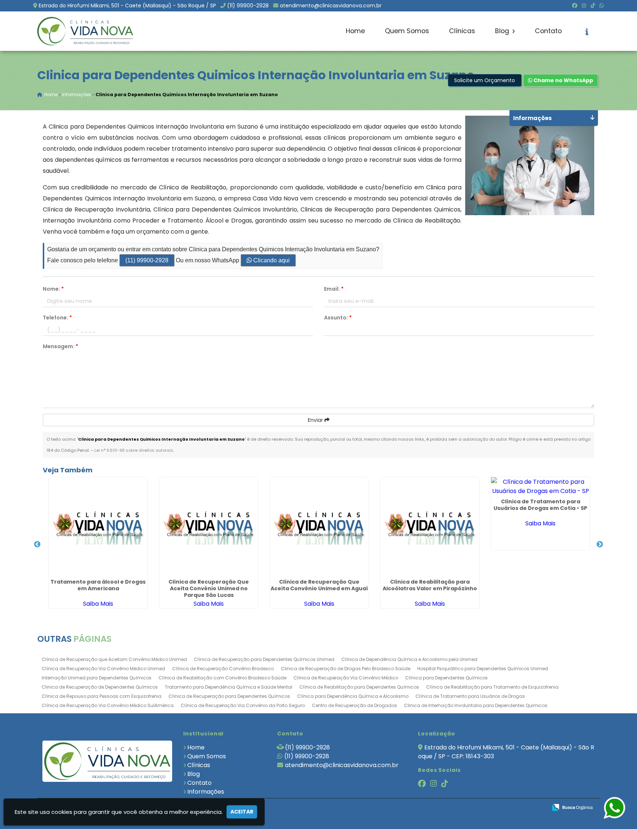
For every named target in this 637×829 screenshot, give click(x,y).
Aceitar (241, 811)
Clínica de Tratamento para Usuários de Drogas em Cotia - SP (540, 505)
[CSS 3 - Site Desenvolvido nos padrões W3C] (513, 808)
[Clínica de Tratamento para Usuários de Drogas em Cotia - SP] (540, 486)
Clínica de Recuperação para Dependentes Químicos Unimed (264, 659)
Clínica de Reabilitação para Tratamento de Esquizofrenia (492, 687)
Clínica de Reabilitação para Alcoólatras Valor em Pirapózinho (430, 585)
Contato (548, 31)
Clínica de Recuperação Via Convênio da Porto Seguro (243, 705)
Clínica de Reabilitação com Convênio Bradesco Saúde (222, 678)
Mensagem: (60, 346)
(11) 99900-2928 (248, 5)
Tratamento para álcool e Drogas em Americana (98, 585)
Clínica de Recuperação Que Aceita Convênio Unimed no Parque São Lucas (208, 588)
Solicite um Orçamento (484, 80)
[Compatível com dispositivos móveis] (538, 808)
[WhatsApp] (601, 5)
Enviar (316, 420)
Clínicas (462, 31)
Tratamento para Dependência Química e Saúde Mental (228, 687)
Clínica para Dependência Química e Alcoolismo (352, 696)
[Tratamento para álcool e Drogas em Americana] (98, 526)
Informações (205, 791)
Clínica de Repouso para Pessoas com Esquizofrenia (101, 696)
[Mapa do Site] (468, 807)
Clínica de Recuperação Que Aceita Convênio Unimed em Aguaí (319, 585)
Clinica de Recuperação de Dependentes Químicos (100, 687)
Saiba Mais (98, 603)
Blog (503, 31)
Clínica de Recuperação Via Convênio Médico (345, 678)
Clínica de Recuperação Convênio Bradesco (223, 668)
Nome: (53, 289)
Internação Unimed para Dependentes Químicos (97, 678)
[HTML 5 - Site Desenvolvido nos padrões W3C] (487, 808)
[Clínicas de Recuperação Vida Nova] (107, 761)
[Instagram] (584, 5)
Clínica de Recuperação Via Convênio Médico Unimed (103, 668)
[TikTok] (593, 5)
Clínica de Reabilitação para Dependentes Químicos (359, 687)
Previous (37, 544)
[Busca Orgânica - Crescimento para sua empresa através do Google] (572, 806)
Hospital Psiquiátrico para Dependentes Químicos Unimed (482, 668)
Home (355, 31)
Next (599, 544)
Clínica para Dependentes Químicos (446, 678)
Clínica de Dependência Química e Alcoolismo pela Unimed (409, 659)
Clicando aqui (271, 260)
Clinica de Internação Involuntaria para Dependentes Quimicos (475, 705)
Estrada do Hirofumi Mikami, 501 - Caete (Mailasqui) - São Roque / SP (127, 5)
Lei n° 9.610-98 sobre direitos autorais (133, 450)
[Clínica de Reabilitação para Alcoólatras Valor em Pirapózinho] (429, 526)
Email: (334, 289)
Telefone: (57, 317)
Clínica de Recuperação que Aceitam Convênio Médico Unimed (114, 659)
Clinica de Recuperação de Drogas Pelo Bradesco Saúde (345, 668)
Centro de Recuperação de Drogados (354, 705)
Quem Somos (407, 31)
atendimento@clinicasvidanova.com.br (331, 5)
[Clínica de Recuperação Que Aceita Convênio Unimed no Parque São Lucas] (208, 526)
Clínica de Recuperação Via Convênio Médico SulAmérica (108, 705)
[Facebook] (574, 5)
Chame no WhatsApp (562, 80)
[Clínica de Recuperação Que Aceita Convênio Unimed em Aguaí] (319, 526)
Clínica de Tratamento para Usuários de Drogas (470, 696)
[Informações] (587, 31)
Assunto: (338, 317)
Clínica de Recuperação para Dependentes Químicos (229, 696)
